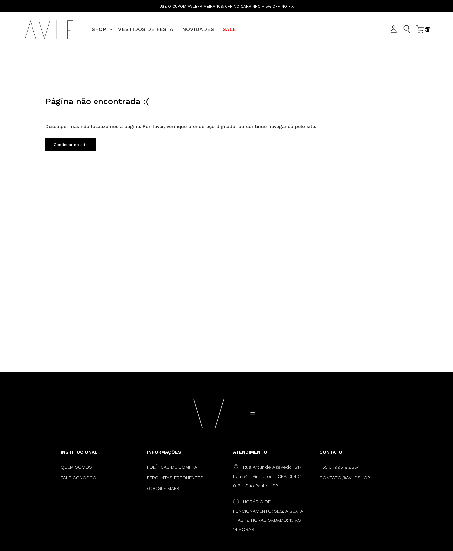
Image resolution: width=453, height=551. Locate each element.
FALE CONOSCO (78, 477)
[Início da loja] (49, 29)
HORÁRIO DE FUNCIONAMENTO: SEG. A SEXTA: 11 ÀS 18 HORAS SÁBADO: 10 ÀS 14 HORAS (268, 515)
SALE (229, 29)
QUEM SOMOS (76, 467)
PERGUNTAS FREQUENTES (175, 477)
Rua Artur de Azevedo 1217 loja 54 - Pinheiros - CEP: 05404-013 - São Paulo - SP (268, 476)
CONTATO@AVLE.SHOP (344, 477)
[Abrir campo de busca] (407, 29)
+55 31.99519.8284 (339, 467)
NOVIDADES (198, 29)
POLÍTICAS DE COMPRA (172, 467)
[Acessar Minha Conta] (395, 29)
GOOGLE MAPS (163, 488)
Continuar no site (71, 144)
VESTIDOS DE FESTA (145, 29)
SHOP (99, 29)
